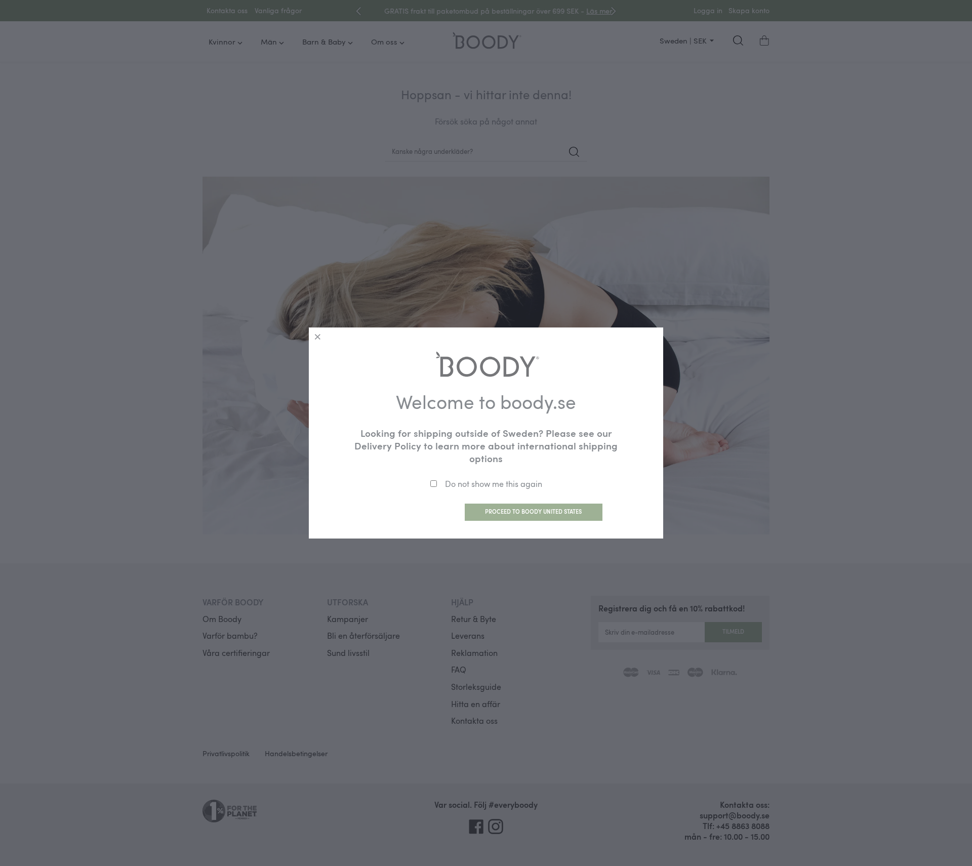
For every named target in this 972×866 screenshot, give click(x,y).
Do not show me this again (493, 483)
